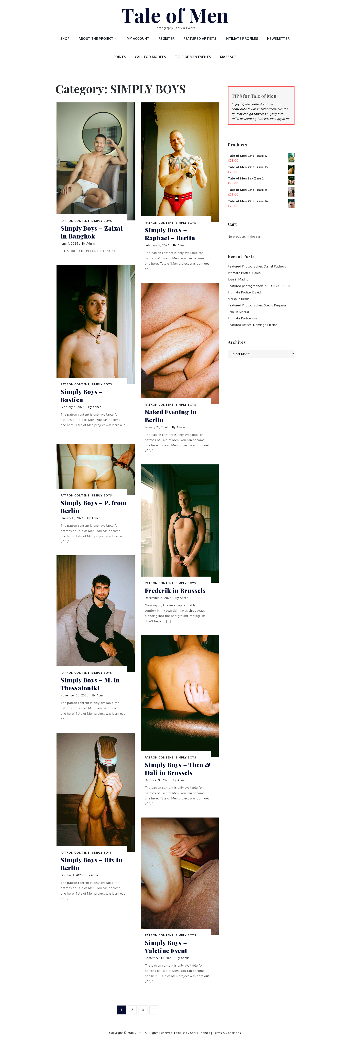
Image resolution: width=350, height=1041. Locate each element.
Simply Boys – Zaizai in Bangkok (92, 232)
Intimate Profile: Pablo (244, 273)
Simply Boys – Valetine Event (166, 947)
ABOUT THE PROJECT (96, 39)
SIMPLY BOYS (101, 221)
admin (90, 243)
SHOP (65, 39)
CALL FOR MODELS (150, 57)
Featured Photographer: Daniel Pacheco (257, 266)
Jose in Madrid (238, 279)
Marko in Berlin (239, 299)
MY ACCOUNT (138, 39)
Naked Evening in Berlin (171, 416)
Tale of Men (175, 15)
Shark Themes (200, 1033)
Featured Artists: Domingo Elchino (253, 325)
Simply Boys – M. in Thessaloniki (90, 684)
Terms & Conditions (227, 1033)
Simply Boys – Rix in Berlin (91, 864)
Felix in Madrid (238, 312)
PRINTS (120, 57)
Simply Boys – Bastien (82, 396)
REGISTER (166, 39)
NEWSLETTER (278, 39)
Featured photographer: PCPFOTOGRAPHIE (259, 286)
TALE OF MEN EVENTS (193, 57)
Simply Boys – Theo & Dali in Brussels (178, 769)
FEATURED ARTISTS (200, 39)
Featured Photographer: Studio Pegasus (257, 305)
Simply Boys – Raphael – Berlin (170, 234)
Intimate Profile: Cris (243, 318)
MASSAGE (228, 57)
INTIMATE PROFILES (241, 39)
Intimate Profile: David (244, 292)
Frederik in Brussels (175, 590)
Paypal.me (282, 119)
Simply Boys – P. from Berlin (93, 507)
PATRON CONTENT (75, 221)
